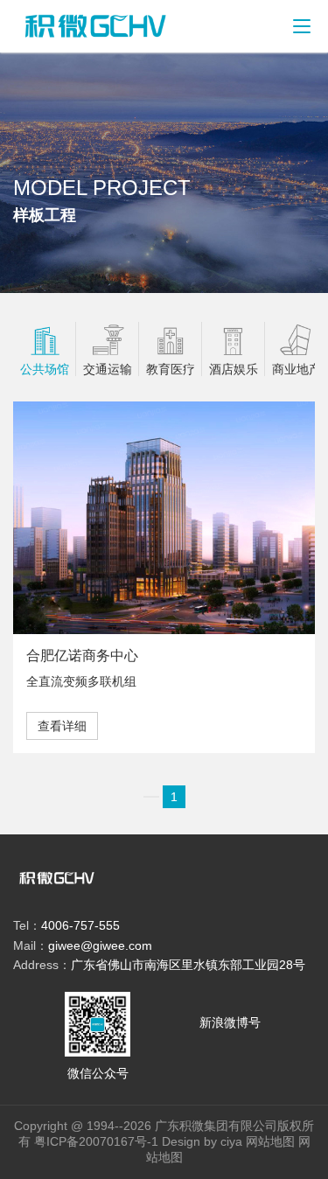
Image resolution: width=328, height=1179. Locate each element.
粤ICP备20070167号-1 (94, 1141)
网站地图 (270, 1141)
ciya (231, 1141)
